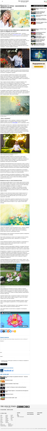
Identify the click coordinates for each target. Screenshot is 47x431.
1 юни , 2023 (12, 9)
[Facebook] (1, 331)
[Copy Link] (15, 331)
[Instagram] (6, 331)
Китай (18, 415)
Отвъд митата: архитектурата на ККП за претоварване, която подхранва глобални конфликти (41, 37)
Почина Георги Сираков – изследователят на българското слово (16, 391)
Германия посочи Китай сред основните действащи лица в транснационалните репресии (41, 33)
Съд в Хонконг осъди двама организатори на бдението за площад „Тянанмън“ (40, 44)
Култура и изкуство (6, 4)
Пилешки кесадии (9, 380)
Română (12, 415)
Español (1, 417)
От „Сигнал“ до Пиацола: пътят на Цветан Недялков (15, 387)
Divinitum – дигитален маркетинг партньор (40, 428)
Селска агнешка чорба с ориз (11, 397)
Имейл (1, 356)
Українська (7, 422)
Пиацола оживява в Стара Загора (11, 383)
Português (7, 418)
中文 (1, 416)
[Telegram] (10, 331)
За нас (1, 423)
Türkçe (11, 419)
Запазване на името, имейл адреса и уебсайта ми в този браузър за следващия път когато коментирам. (15, 361)
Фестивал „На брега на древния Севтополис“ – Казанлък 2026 (16, 377)
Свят (17, 414)
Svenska (7, 419)
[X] (4, 331)
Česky (11, 416)
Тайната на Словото (9, 394)
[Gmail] (13, 331)
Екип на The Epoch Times (5, 9)
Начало (1, 4)
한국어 (1, 420)
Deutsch (7, 416)
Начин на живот (39, 412)
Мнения (38, 414)
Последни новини (3, 409)
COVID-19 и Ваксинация (20, 416)
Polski (11, 418)
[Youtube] (24, 407)
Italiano (6, 417)
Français (7, 415)
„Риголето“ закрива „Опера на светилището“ (41, 23)
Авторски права (2, 424)
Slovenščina (12, 417)
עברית (1, 418)
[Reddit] (8, 331)
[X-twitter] (20, 407)
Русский (7, 421)
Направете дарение (10, 409)
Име (1, 352)
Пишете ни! (9, 423)
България (18, 412)
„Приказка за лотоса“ (17, 34)
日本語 (1, 419)
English (1, 415)
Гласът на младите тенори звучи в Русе (41, 16)
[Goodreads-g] (22, 407)
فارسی (12, 420)
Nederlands (7, 420)
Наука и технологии (30, 414)
